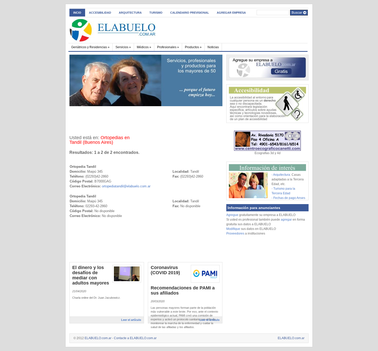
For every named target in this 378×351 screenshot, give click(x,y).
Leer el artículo (131, 319)
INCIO (77, 12)
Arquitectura (130, 12)
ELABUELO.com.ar (98, 338)
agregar (286, 219)
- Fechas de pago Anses (288, 198)
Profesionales (168, 47)
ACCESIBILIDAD (100, 12)
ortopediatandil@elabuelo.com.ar (126, 186)
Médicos (144, 47)
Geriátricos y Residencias (90, 47)
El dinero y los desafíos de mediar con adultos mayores (90, 275)
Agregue (232, 215)
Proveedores (235, 233)
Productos (193, 47)
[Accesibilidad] (267, 120)
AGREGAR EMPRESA (231, 12)
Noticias (213, 47)
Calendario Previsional (189, 12)
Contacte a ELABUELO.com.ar (135, 338)
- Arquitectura (281, 175)
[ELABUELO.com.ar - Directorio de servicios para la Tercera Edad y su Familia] (119, 29)
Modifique (233, 229)
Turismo (156, 12)
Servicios (123, 47)
